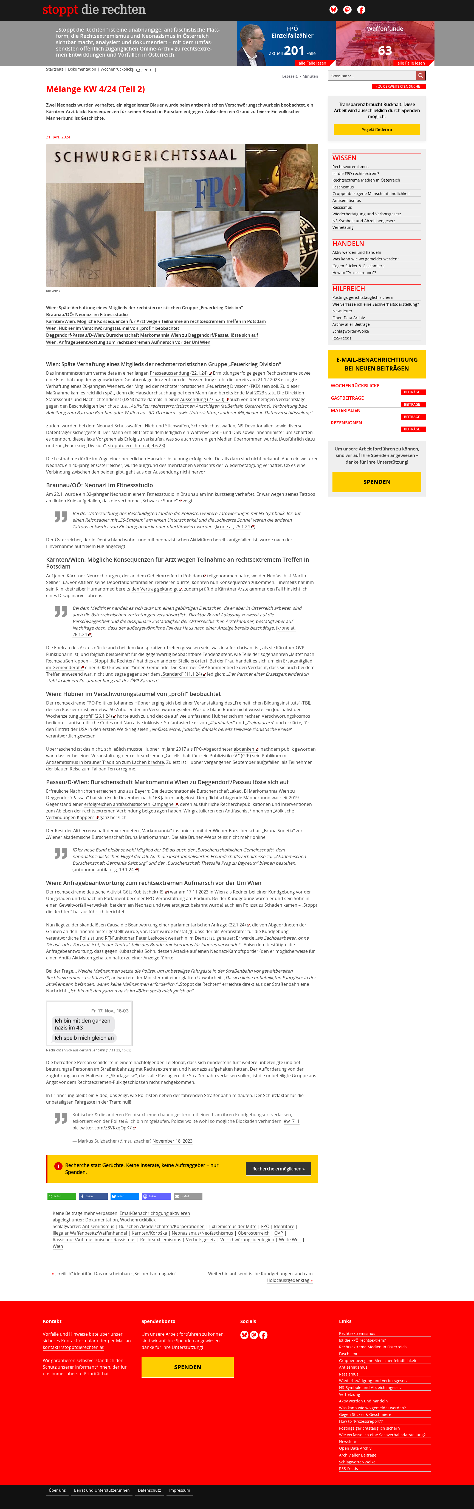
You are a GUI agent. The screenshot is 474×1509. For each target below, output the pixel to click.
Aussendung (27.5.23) (202, 399)
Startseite (55, 69)
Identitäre (284, 1226)
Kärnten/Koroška (149, 1233)
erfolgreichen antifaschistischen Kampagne (129, 804)
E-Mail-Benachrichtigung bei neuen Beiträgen (377, 364)
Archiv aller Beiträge (351, 324)
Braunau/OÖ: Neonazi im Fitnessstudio (87, 314)
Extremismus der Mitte (232, 1226)
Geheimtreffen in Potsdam (174, 576)
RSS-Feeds (341, 338)
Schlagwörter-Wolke (350, 331)
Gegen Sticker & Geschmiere (358, 265)
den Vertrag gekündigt (154, 589)
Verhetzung (343, 227)
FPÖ (265, 1226)
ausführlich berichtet (103, 912)
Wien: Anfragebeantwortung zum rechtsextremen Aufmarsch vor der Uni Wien (128, 342)
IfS (161, 892)
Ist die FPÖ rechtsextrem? (355, 173)
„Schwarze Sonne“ (159, 501)
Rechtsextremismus (160, 1240)
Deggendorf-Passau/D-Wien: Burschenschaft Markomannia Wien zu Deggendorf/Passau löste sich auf (152, 335)
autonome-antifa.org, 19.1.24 (104, 870)
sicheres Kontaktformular (69, 1341)
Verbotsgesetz (201, 1240)
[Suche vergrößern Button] (420, 75)
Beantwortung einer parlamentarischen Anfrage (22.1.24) (187, 925)
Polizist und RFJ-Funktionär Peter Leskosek (123, 938)
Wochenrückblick (116, 69)
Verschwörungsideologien (247, 1240)
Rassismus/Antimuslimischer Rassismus (94, 1240)
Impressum (179, 1490)
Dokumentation (82, 69)
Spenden (377, 482)
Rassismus (342, 207)
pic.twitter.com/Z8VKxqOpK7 (102, 1128)
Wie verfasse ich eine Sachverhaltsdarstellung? (375, 304)
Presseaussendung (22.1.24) (179, 373)
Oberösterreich (254, 1233)
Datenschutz (149, 1490)
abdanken (244, 749)
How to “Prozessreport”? (354, 272)
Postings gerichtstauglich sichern (362, 297)
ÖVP (278, 1233)
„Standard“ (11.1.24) (181, 674)
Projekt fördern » (377, 129)
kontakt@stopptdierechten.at (73, 1347)
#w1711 (292, 1121)
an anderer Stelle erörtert (180, 661)
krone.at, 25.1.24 (233, 527)
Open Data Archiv (348, 317)
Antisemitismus (98, 1226)
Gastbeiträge (375, 401)
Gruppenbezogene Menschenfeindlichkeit (371, 193)
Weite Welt (290, 1240)
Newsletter (342, 310)
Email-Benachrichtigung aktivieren (155, 1213)
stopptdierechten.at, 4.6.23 (136, 445)
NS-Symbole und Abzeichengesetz (363, 220)
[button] (61, 1196)
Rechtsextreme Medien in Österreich (366, 180)
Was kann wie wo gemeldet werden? (365, 258)
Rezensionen (375, 425)
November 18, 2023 (173, 1141)
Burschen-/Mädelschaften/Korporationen (162, 1226)
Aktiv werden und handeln (356, 252)
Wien (58, 1246)
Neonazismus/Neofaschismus (202, 1233)
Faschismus (343, 187)
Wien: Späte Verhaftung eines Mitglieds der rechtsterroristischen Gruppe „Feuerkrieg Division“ (144, 308)
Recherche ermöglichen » (278, 1169)
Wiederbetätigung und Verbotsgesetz (366, 213)
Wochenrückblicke (375, 388)
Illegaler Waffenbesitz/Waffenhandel (90, 1233)
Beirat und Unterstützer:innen (102, 1490)
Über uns (57, 1490)
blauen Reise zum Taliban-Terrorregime (94, 769)
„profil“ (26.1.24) (95, 716)
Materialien (375, 413)
